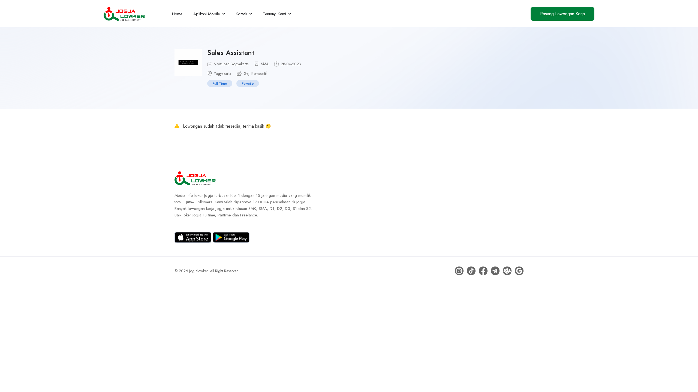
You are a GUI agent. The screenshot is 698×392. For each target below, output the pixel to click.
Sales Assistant (230, 52)
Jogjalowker (198, 271)
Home (177, 14)
